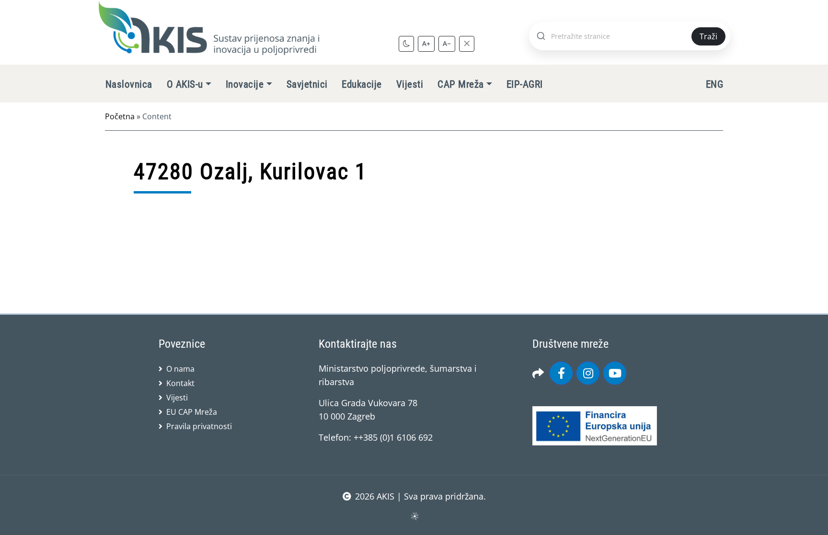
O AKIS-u (185, 84)
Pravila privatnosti (199, 426)
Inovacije (245, 84)
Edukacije (361, 84)
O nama (180, 369)
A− (447, 43)
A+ (426, 43)
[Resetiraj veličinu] (466, 43)
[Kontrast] (406, 43)
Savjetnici (307, 84)
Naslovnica (128, 84)
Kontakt (180, 383)
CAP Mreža (460, 84)
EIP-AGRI (524, 84)
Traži (708, 36)
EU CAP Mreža (191, 412)
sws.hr (414, 516)
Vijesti (409, 84)
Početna (120, 116)
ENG (714, 84)
